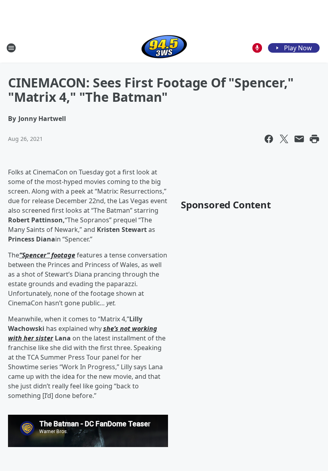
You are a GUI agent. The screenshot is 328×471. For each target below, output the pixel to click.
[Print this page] (314, 138)
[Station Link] (164, 48)
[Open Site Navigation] (11, 48)
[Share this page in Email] (299, 138)
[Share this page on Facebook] (268, 138)
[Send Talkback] (257, 48)
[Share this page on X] (284, 138)
